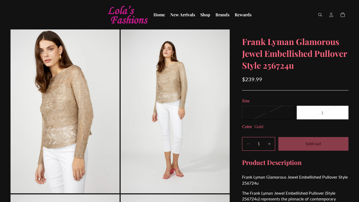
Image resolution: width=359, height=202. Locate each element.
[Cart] (342, 15)
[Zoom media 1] (65, 111)
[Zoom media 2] (175, 111)
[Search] (320, 15)
